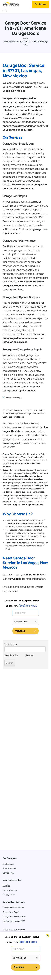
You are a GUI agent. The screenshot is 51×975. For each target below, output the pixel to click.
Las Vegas (27, 410)
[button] (47, 936)
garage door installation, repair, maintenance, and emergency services (25, 102)
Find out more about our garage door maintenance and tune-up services (23, 285)
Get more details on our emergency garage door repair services (23, 386)
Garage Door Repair (15, 196)
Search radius (11, 655)
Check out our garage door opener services (23, 504)
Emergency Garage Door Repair (22, 349)
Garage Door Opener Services (21, 297)
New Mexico (38, 410)
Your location (11, 644)
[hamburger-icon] (5, 11)
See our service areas (37, 526)
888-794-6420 (34, 574)
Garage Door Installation (18, 143)
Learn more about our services (19, 539)
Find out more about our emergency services (23, 492)
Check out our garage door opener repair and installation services (24, 338)
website (17, 578)
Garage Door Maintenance (19, 240)
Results (29, 655)
